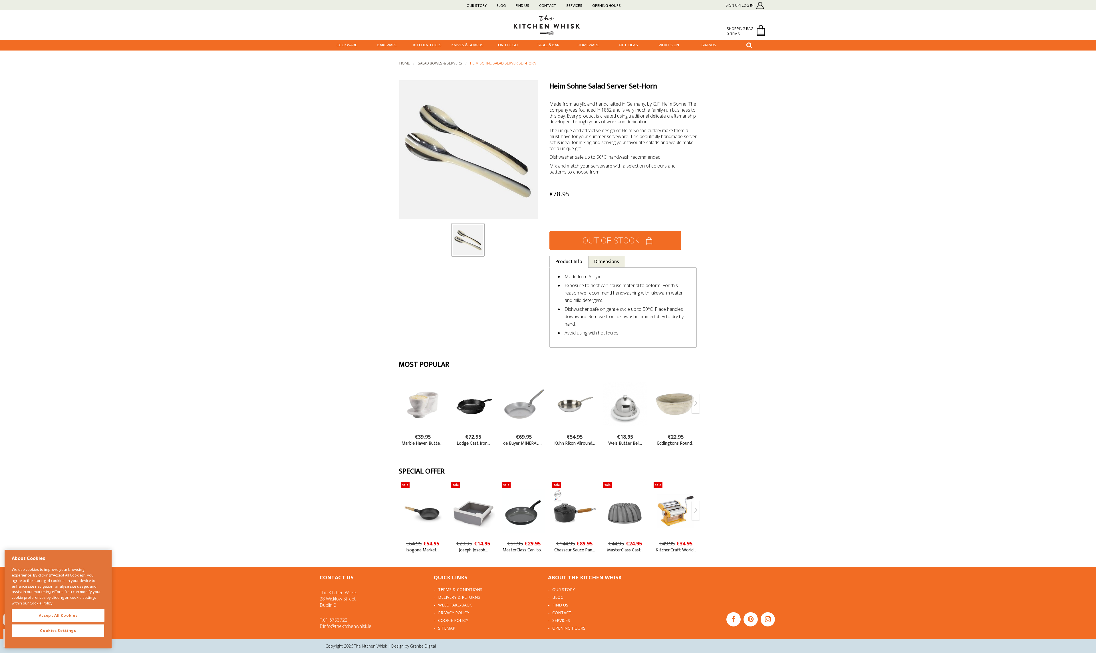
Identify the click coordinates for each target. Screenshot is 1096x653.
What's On (668, 45)
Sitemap (446, 628)
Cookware (347, 45)
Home (404, 63)
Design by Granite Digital (413, 646)
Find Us (522, 5)
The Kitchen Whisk (548, 24)
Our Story (477, 5)
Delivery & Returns (459, 597)
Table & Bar (548, 45)
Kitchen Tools (427, 45)
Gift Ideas (628, 45)
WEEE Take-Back (455, 605)
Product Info (568, 261)
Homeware (588, 45)
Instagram (768, 619)
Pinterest (751, 619)
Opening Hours (606, 5)
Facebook (733, 619)
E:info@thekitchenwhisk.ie (345, 626)
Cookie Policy (453, 620)
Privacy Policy (453, 612)
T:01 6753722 (333, 620)
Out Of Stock (611, 240)
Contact (547, 5)
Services (574, 5)
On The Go (508, 45)
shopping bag (740, 31)
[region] (58, 599)
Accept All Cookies (58, 615)
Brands (709, 45)
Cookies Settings (58, 630)
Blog (501, 5)
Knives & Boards (467, 45)
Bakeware (387, 45)
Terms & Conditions (460, 589)
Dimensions (606, 261)
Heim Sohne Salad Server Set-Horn (503, 63)
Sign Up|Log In (740, 5)
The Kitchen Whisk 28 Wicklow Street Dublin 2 (338, 598)
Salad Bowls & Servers (440, 63)
